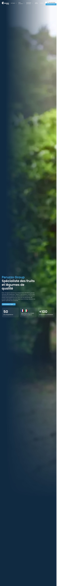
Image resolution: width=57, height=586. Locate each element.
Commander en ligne (51, 4)
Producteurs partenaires (28, 3)
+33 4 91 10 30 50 (51, 2)
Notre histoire (36, 3)
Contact (41, 3)
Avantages (13, 3)
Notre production (20, 3)
